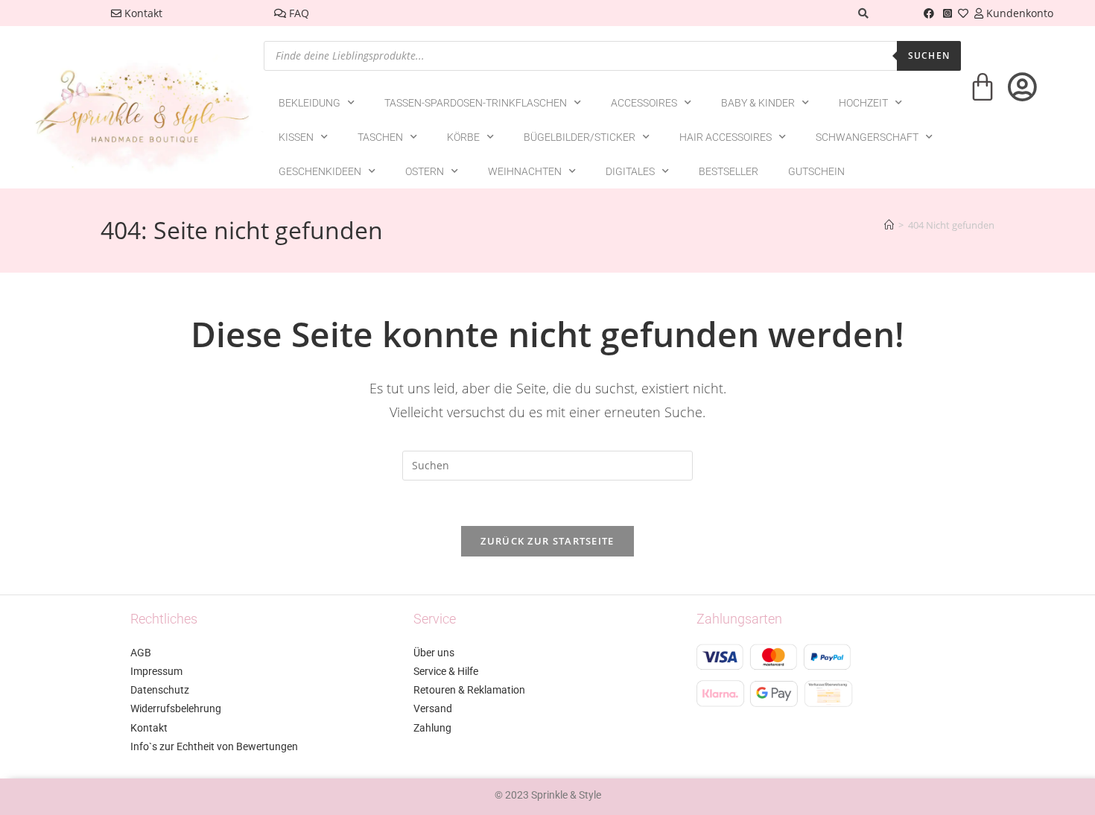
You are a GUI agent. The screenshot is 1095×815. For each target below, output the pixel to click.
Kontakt (141, 13)
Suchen (929, 55)
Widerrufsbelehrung (175, 708)
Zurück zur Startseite (547, 541)
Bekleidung (309, 103)
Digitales (630, 171)
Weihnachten (525, 171)
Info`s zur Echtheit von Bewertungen (214, 746)
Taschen (380, 137)
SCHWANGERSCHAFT (867, 137)
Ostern (424, 171)
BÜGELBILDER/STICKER (579, 137)
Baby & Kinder (758, 103)
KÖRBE (463, 137)
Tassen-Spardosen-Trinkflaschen (475, 103)
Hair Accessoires (725, 137)
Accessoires (644, 103)
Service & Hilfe (445, 671)
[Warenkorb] (982, 96)
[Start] (889, 225)
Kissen (296, 137)
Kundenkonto (1018, 13)
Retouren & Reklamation (469, 690)
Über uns (433, 653)
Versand (432, 708)
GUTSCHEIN (816, 171)
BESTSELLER (728, 171)
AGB (140, 653)
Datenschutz (159, 690)
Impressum (156, 671)
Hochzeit (863, 103)
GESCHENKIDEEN (320, 171)
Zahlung (432, 728)
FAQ (297, 13)
